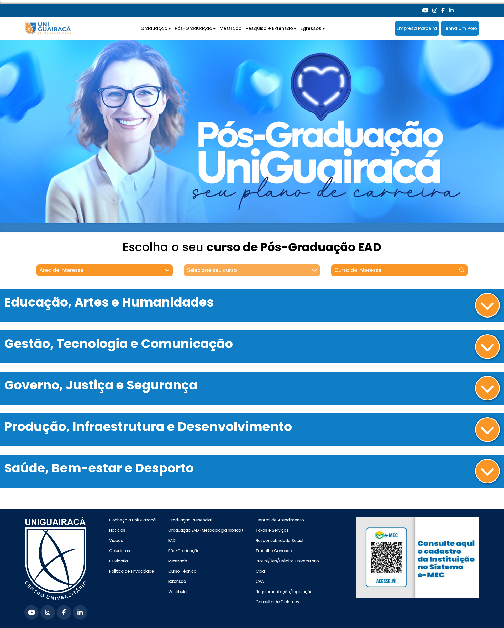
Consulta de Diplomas (277, 602)
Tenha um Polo (460, 28)
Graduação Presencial (190, 520)
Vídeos (116, 540)
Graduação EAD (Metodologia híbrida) (205, 530)
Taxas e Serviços (272, 530)
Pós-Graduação (184, 550)
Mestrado (231, 28)
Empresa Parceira (417, 28)
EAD (172, 540)
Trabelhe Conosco (274, 550)
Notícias (117, 530)
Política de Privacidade (131, 571)
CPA (260, 581)
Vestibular (178, 591)
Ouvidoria (118, 561)
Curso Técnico (182, 571)
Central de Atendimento (280, 520)
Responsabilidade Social (279, 540)
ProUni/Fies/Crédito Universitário (287, 561)
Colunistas (119, 550)
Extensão (177, 581)
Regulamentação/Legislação (284, 591)
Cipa (260, 571)
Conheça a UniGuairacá (132, 520)
